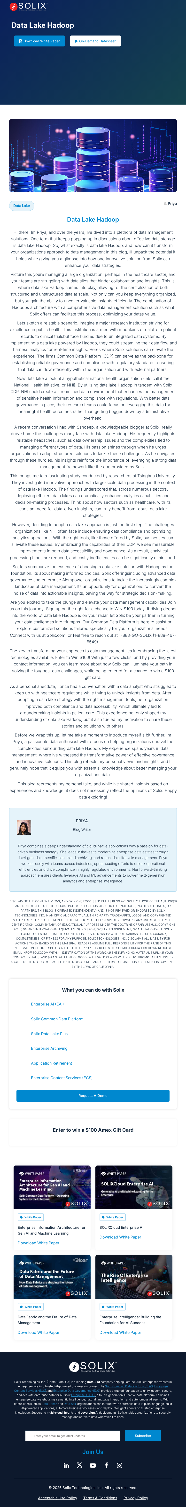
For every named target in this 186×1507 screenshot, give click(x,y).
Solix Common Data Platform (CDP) (129, 1386)
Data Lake (21, 205)
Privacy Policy (136, 1498)
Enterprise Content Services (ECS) (62, 1077)
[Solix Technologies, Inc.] (42, 6)
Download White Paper (41, 41)
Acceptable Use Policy (57, 1498)
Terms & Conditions (100, 1498)
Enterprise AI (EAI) (47, 1004)
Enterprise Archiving (49, 1048)
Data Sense (49, 1404)
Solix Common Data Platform (57, 1018)
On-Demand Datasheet (97, 41)
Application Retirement (51, 1063)
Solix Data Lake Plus (49, 1033)
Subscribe (143, 1436)
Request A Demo (93, 1095)
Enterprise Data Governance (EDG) (76, 1390)
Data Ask (70, 1404)
